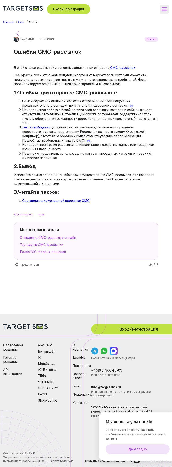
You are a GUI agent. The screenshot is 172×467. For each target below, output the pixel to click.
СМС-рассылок (123, 67)
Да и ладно (138, 449)
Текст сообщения (36, 127)
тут (131, 105)
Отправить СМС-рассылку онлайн (48, 237)
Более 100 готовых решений (43, 252)
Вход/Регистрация (68, 9)
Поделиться (17, 264)
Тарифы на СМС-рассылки (41, 245)
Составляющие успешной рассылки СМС (56, 200)
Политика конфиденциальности (108, 461)
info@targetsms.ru (106, 387)
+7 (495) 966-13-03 (106, 370)
